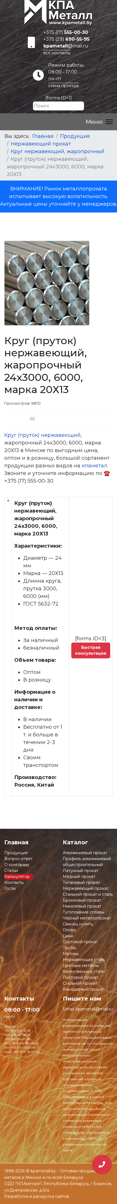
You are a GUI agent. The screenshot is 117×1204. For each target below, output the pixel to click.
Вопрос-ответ (18, 858)
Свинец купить (78, 924)
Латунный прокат (81, 870)
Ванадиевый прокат (83, 989)
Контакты (14, 882)
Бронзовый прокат (82, 900)
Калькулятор (17, 876)
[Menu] (99, 121)
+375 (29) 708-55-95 (25, 1043)
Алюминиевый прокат (85, 852)
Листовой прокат (80, 977)
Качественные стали (84, 971)
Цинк (68, 935)
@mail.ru (65, 46)
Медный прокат (79, 876)
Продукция (16, 852)
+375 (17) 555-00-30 (22, 1047)
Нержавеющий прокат (86, 888)
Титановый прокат (81, 882)
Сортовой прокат (80, 941)
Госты (10, 888)
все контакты (56, 52)
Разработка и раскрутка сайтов (36, 1196)
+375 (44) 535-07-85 (17, 1039)
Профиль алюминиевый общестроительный (87, 861)
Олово (69, 929)
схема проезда (63, 85)
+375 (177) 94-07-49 (26, 1052)
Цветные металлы (81, 965)
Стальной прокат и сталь (88, 894)
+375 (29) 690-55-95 (17, 1030)
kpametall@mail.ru (94, 1009)
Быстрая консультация (90, 650)
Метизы (71, 953)
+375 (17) (65, 32)
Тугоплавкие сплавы (83, 912)
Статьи (11, 870)
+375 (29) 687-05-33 (17, 1035)
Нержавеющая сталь (84, 959)
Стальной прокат (80, 983)
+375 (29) (66, 39)
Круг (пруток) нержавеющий (42, 435)
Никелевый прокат (82, 906)
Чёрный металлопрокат (87, 918)
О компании (16, 864)
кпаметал (94, 466)
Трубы (69, 947)
